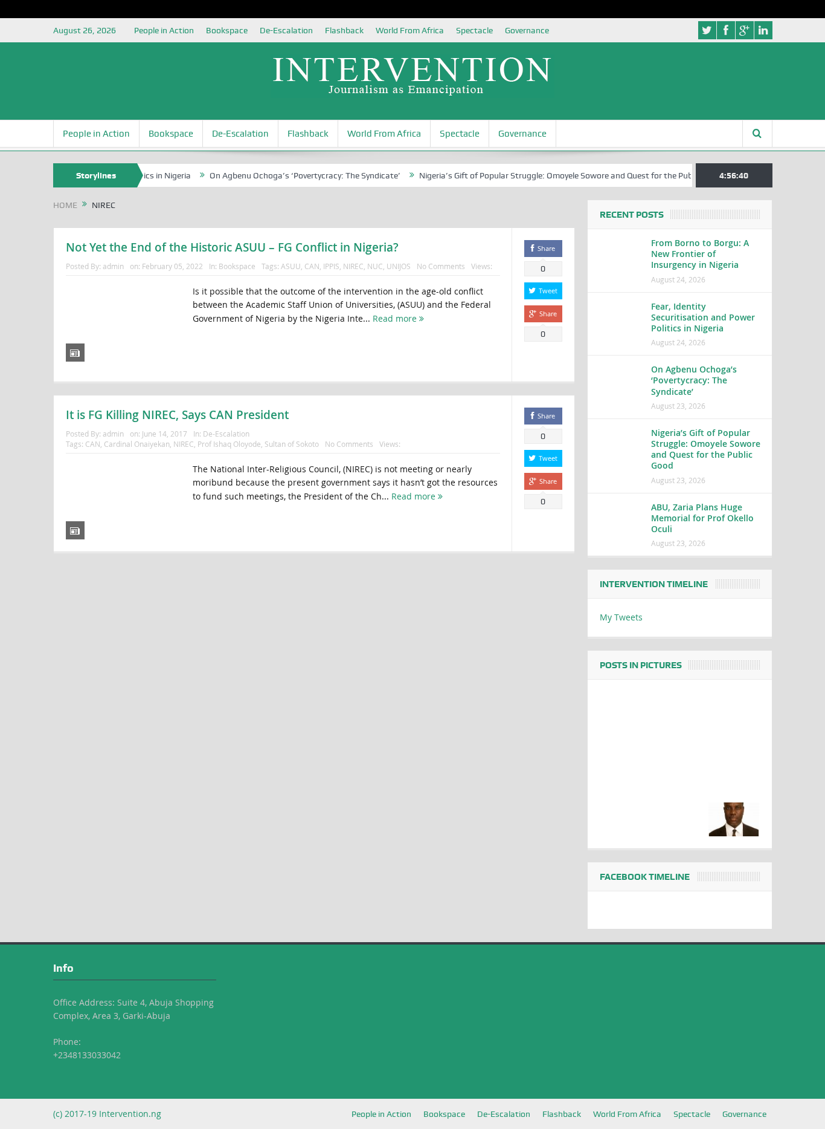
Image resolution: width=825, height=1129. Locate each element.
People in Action (164, 30)
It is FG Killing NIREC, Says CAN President (177, 415)
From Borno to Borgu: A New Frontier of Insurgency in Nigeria (700, 253)
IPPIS (331, 266)
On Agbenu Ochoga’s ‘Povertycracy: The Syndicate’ (283, 175)
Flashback (344, 30)
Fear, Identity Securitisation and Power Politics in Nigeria (703, 317)
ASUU (291, 266)
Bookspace (227, 30)
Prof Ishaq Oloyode (229, 444)
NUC (375, 266)
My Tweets (621, 617)
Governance (527, 30)
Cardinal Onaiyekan (137, 444)
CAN (311, 266)
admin (113, 266)
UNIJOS (399, 266)
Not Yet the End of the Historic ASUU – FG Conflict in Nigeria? (232, 247)
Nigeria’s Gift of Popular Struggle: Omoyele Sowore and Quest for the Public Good (549, 175)
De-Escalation (286, 30)
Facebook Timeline (645, 876)
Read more (396, 318)
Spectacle (474, 30)
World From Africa (410, 30)
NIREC (353, 266)
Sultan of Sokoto (292, 444)
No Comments (441, 266)
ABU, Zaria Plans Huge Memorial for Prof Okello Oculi (702, 518)
